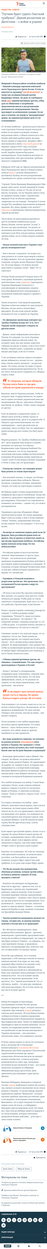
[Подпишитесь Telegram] (24, 1220)
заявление (26, 282)
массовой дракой (31, 144)
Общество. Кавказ (10, 10)
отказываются (27, 742)
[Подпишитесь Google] (3, 1220)
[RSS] (35, 1220)
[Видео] (29, 1246)
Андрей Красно (7, 27)
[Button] (20, 36)
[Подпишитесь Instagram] (30, 1220)
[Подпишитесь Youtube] (19, 1220)
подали (28, 1011)
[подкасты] (18, 1246)
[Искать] (39, 1246)
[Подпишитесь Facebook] (9, 1220)
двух (9, 101)
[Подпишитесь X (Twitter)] (14, 1220)
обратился (6, 210)
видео (12, 173)
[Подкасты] (40, 1220)
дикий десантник (31, 92)
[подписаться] (3, 1225)
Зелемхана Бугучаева (29, 1048)
